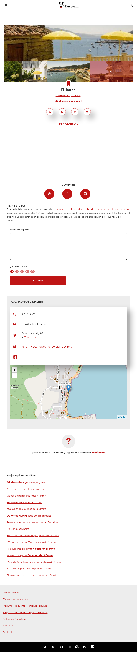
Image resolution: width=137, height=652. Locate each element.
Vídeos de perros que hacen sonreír (26, 495)
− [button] (14, 375)
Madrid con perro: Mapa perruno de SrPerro (31, 568)
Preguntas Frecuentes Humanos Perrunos (25, 605)
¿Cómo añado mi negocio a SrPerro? (27, 508)
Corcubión (30, 337)
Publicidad (8, 625)
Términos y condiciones (15, 599)
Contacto (8, 632)
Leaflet (122, 416)
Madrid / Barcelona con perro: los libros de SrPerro (34, 562)
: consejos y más (26, 482)
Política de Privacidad (14, 618)
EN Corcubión (68, 124)
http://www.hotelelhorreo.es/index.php (47, 346)
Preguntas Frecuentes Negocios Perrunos (25, 612)
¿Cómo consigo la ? (30, 555)
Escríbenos (98, 452)
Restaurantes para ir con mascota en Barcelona (33, 522)
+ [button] (14, 370)
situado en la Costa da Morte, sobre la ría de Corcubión (93, 209)
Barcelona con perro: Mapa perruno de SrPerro (33, 535)
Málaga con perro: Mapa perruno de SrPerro (31, 542)
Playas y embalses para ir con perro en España (32, 575)
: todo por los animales (29, 515)
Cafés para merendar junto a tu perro (27, 489)
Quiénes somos (11, 592)
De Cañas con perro (18, 528)
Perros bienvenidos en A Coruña (24, 502)
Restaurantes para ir (31, 548)
